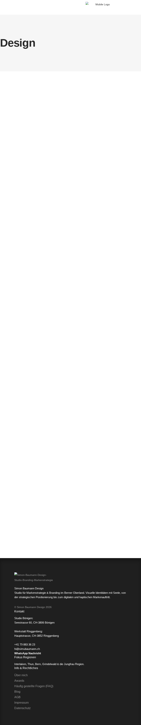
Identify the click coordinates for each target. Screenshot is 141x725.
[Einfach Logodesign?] (30, 354)
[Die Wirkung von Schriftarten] (100, 117)
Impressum (21, 702)
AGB (17, 697)
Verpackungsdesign (91, 503)
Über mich (21, 675)
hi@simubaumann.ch (27, 648)
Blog (17, 691)
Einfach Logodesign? (22, 503)
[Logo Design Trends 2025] (30, 117)
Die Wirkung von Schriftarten (100, 167)
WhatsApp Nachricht (27, 653)
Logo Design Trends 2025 (26, 167)
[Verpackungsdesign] (100, 354)
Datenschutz (22, 708)
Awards (19, 680)
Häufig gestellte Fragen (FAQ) (33, 686)
